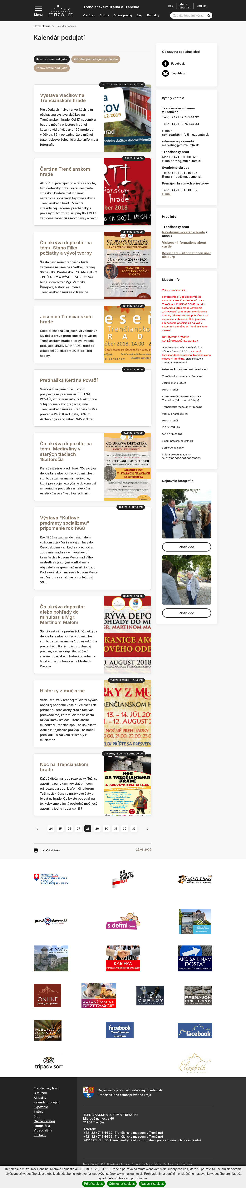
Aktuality (40, 1098)
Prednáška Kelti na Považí (69, 380)
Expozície (41, 1107)
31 (115, 828)
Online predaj (123, 15)
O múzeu (89, 15)
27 (78, 828)
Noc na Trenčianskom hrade (64, 767)
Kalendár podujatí (46, 1102)
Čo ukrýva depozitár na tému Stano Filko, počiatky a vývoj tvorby (66, 248)
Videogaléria (43, 1130)
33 (134, 828)
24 (51, 828)
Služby (104, 15)
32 (124, 828)
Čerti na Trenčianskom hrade (65, 171)
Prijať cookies (93, 1183)
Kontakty (153, 15)
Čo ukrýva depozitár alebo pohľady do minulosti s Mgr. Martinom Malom (62, 614)
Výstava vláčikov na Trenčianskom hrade (63, 97)
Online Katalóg (44, 1121)
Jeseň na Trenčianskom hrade (66, 319)
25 (60, 828)
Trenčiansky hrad (46, 1088)
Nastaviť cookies (152, 1183)
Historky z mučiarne (62, 691)
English (202, 5)
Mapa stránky (184, 6)
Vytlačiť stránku (50, 850)
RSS (170, 5)
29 (97, 828)
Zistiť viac (186, 547)
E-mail (166, 194)
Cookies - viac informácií (177, 1164)
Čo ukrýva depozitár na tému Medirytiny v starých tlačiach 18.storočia (66, 451)
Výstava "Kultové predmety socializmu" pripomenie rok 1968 (65, 523)
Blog (140, 15)
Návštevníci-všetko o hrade (183, 232)
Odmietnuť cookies (122, 1183)
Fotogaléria (42, 1126)
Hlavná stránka (42, 26)
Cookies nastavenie (118, 1164)
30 (106, 828)
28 (88, 828)
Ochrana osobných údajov (146, 1164)
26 (69, 828)
